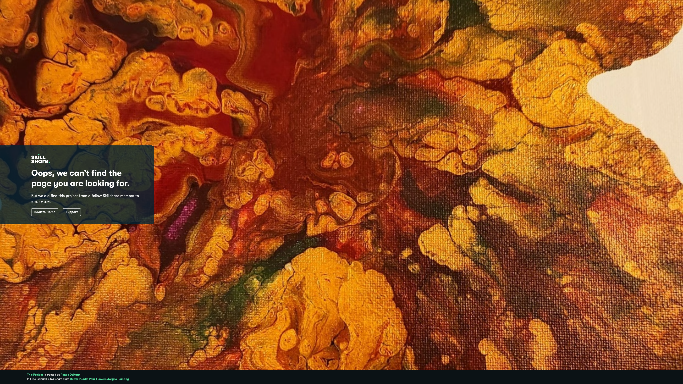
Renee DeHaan (71, 374)
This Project (35, 374)
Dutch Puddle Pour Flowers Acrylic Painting (99, 379)
